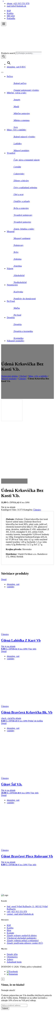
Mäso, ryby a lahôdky (38, 376)
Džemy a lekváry (21, 180)
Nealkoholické (20, 282)
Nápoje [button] (10, 268)
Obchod (23, 376)
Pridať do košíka (35, 721)
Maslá (16, 106)
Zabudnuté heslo (14, 962)
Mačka (16, 308)
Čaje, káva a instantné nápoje (26, 160)
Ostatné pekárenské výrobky (26, 90)
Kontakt (10, 933)
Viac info (32, 649)
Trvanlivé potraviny (22, 222)
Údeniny (22, 378)
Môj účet (11, 16)
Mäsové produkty (21, 150)
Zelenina (17, 259)
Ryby (15, 252)
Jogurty (16, 99)
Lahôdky (17, 143)
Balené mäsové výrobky (24, 136)
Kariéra (10, 13)
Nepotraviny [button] (12, 285)
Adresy (10, 959)
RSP (9, 11)
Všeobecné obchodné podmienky (22, 938)
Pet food (17, 315)
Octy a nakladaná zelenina (25, 187)
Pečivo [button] (10, 76)
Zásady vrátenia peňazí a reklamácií (22, 940)
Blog (9, 930)
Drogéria (17, 324)
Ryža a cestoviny (21, 208)
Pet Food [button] (11, 301)
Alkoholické (19, 275)
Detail (3, 579)
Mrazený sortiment (21, 238)
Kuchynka (18, 292)
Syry (15, 127)
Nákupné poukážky (15, 341)
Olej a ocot (18, 194)
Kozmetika (18, 338)
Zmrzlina (17, 266)
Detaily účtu (12, 954)
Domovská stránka (9, 376)
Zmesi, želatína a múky (23, 229)
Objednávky (12, 957)
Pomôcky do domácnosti (24, 298)
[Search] (3, 57)
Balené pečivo (19, 83)
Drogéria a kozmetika (23, 331)
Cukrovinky (18, 174)
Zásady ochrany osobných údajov (22, 935)
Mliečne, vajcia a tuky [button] (16, 93)
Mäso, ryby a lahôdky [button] (16, 130)
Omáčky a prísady (21, 201)
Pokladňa (11, 18)
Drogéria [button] (11, 317)
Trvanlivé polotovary (22, 215)
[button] (3, 24)
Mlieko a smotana (21, 120)
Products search (8, 53)
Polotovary (18, 245)
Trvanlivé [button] (11, 153)
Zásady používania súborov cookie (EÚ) (25, 943)
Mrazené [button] (11, 231)
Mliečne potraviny (21, 113)
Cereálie (17, 167)
